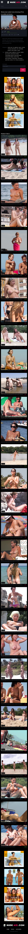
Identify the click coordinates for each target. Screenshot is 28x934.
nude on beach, (8, 58)
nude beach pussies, (15, 53)
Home (8, 929)
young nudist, (14, 58)
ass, (11, 47)
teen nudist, (20, 58)
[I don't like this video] (5, 32)
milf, (13, 50)
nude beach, (13, 48)
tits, (13, 47)
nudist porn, (16, 56)
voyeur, (23, 47)
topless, (9, 48)
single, (15, 50)
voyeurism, (21, 48)
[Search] (26, 6)
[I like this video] (2, 32)
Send (23, 69)
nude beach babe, (17, 55)
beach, (10, 52)
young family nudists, (9, 55)
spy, (17, 48)
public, (20, 47)
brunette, (10, 50)
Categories (18, 929)
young (18, 50)
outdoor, (18, 52)
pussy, (9, 47)
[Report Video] (18, 35)
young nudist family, (9, 56)
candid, (22, 52)
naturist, (7, 52)
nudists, (8, 53)
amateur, (16, 47)
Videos (12, 929)
